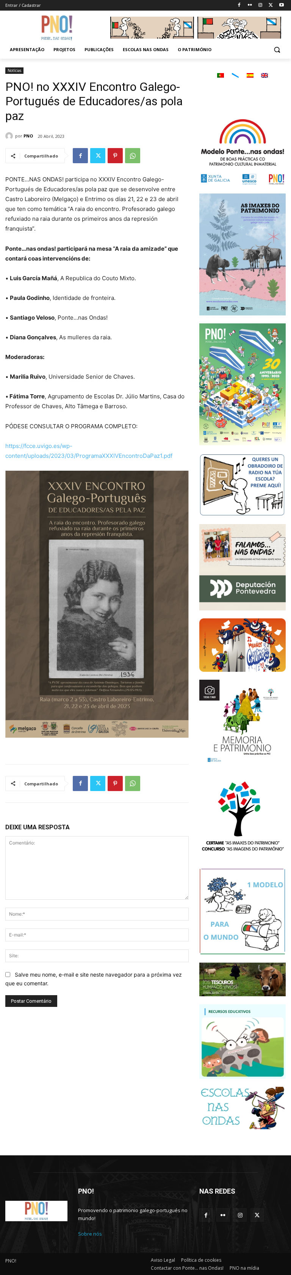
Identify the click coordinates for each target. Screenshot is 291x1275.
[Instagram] (260, 5)
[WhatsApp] (132, 155)
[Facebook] (239, 5)
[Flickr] (250, 5)
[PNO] (10, 136)
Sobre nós (90, 1233)
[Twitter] (270, 5)
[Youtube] (281, 5)
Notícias (14, 70)
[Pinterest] (115, 155)
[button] (277, 50)
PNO (28, 136)
